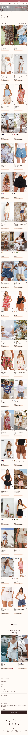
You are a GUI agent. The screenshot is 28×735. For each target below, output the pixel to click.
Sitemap (25, 730)
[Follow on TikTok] (19, 724)
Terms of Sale (16, 731)
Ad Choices (7, 731)
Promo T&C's (21, 731)
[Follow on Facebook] (9, 724)
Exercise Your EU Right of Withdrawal (8, 691)
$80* (19, 0)
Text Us (2, 684)
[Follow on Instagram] (12, 724)
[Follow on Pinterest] (15, 724)
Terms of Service (11, 731)
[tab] (14, 631)
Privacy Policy (3, 731)
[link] (14, 8)
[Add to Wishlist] (12, 45)
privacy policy (20, 714)
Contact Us (3, 683)
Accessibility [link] (3, 689)
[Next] (16, 624)
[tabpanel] (14, 653)
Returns (2, 688)
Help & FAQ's (3, 681)
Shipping (2, 686)
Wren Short (6, 666)
